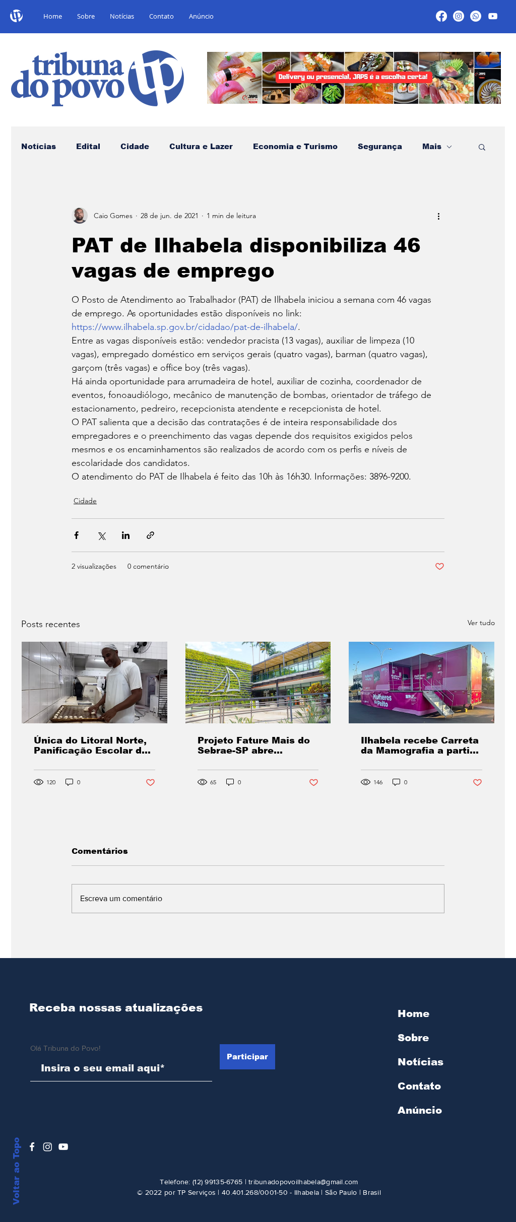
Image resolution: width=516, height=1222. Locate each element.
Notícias (38, 146)
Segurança (380, 146)
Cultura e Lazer (201, 146)
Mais (431, 146)
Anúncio (420, 1110)
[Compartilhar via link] (150, 535)
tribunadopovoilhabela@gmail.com (303, 1182)
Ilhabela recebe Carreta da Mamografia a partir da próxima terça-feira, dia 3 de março (420, 745)
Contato (419, 1086)
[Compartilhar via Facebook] (76, 535)
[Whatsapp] (475, 16)
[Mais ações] (438, 216)
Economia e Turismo (295, 146)
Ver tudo (481, 622)
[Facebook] (441, 16)
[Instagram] (458, 16)
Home (413, 1013)
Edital (88, 146)
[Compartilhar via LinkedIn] (126, 535)
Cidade (134, 146)
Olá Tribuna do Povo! (65, 1048)
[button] (482, 147)
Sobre (413, 1037)
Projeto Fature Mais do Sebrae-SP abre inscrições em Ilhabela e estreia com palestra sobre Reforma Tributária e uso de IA (254, 745)
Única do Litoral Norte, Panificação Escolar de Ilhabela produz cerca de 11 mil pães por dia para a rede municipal (91, 745)
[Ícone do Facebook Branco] (32, 1146)
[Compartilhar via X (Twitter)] (101, 535)
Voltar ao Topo (16, 1171)
